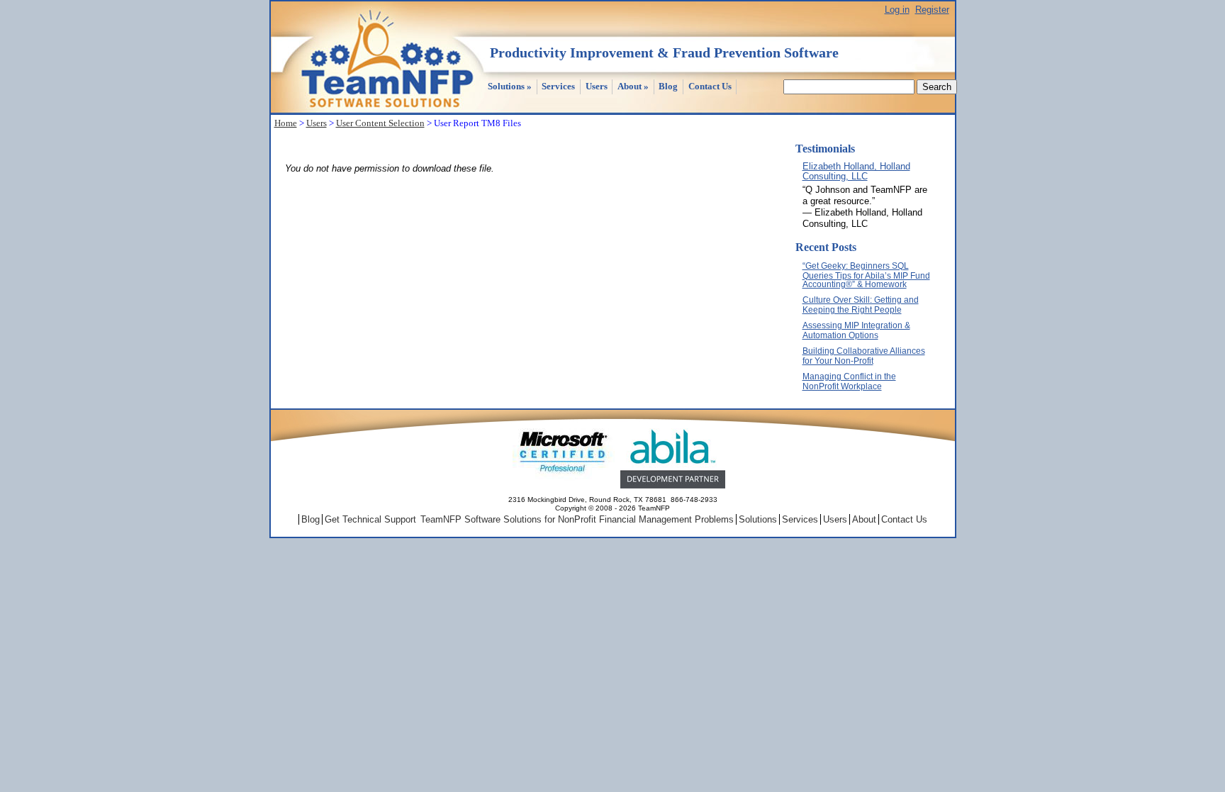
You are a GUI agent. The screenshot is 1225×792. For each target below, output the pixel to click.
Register (932, 9)
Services (558, 86)
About (633, 86)
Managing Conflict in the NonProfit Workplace (849, 381)
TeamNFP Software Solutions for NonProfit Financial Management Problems (577, 519)
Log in (897, 9)
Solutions (510, 86)
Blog (668, 86)
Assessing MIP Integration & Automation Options (856, 330)
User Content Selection (380, 123)
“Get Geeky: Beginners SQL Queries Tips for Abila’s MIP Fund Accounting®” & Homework (866, 275)
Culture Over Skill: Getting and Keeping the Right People (860, 305)
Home (285, 123)
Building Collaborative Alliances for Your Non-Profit (863, 356)
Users (597, 86)
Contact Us (710, 86)
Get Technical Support (370, 519)
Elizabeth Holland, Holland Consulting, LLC (856, 171)
